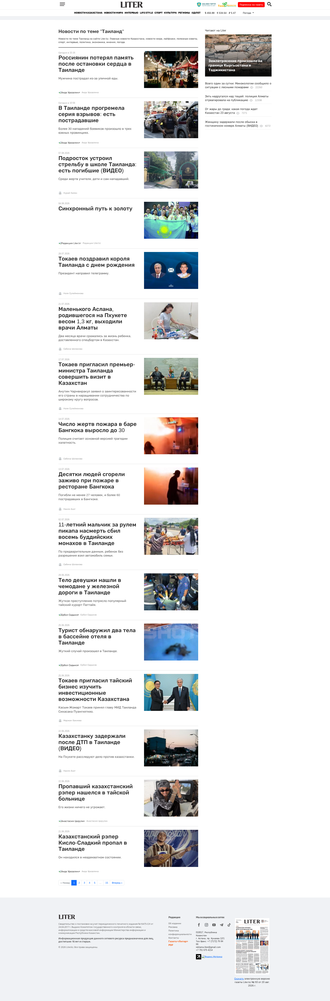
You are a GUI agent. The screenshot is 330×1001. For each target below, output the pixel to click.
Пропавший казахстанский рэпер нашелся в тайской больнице (95, 792)
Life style (146, 12)
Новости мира (113, 12)
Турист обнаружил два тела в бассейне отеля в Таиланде (97, 636)
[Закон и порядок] (207, 4)
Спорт (158, 12)
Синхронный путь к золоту (95, 208)
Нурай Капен (70, 193)
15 (106, 882)
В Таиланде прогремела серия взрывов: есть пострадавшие (91, 114)
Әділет (196, 12)
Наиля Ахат (69, 509)
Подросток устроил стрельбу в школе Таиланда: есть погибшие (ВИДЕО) (97, 164)
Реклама (172, 927)
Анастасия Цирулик (97, 821)
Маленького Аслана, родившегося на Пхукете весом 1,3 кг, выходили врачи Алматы (92, 318)
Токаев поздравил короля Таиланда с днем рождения (96, 262)
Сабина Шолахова (72, 349)
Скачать (239, 978)
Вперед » (117, 882)
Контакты (173, 938)
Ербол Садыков (88, 615)
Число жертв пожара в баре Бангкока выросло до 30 (97, 427)
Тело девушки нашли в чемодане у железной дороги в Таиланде (89, 586)
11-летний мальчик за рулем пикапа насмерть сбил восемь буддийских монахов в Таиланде (97, 533)
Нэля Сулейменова (73, 293)
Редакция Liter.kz (92, 243)
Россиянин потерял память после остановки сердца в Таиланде (96, 63)
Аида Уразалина (90, 92)
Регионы (184, 12)
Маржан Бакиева (72, 720)
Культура (170, 12)
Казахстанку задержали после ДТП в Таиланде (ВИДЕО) (91, 742)
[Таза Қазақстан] (228, 4)
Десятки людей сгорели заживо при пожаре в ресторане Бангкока (91, 480)
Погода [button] (247, 13)
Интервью (131, 12)
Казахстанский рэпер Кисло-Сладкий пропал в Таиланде (92, 842)
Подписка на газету (251, 4)
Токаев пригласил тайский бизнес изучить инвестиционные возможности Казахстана (95, 689)
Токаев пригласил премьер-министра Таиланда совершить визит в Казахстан (96, 373)
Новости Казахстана (88, 12)
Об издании (174, 923)
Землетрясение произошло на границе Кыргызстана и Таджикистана (235, 65)
